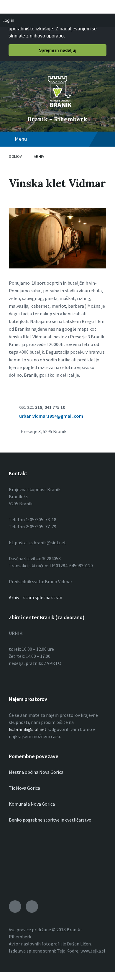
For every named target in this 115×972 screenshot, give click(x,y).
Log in (8, 20)
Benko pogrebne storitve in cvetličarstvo (50, 820)
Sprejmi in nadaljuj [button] (57, 50)
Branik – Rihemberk (57, 119)
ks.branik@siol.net (28, 729)
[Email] (15, 906)
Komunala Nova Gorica (32, 804)
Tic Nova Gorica (24, 788)
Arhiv (39, 156)
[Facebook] (32, 906)
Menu (21, 138)
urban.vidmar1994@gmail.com (51, 416)
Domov (15, 156)
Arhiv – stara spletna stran (35, 597)
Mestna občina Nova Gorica (36, 772)
